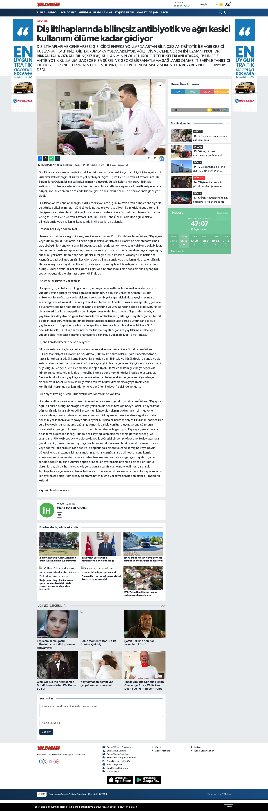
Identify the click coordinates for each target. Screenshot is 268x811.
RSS (43, 794)
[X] (44, 761)
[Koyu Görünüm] (225, 12)
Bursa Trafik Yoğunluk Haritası (121, 757)
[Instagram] (50, 761)
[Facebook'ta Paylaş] (40, 158)
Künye (158, 747)
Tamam (229, 806)
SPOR (164, 12)
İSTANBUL (42, 21)
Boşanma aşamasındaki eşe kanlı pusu (210, 138)
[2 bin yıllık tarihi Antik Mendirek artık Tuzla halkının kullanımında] (59, 544)
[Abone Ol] (161, 158)
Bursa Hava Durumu (116, 751)
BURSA (41, 12)
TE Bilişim (226, 794)
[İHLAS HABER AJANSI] (46, 510)
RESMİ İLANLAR (102, 12)
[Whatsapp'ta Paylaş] (51, 158)
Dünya (197, 162)
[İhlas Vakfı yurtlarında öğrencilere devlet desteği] (101, 544)
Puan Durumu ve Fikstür (118, 761)
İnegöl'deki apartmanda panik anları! (207, 153)
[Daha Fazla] (57, 158)
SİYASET (141, 12)
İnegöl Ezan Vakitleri (204, 751)
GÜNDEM (85, 12)
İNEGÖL (53, 12)
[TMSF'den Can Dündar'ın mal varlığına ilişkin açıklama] (143, 578)
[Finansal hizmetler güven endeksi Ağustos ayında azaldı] (101, 570)
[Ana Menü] (229, 12)
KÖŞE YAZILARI (124, 12)
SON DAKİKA (68, 12)
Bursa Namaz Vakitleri (118, 754)
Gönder (46, 732)
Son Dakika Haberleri (117, 768)
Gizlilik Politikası (162, 751)
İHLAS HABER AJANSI (50, 165)
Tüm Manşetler (114, 764)
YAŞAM (153, 12)
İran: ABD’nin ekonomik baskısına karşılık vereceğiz (210, 199)
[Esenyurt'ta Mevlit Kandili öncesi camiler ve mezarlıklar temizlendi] (143, 544)
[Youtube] (56, 761)
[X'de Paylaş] (45, 158)
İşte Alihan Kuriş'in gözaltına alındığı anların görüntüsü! (207, 184)
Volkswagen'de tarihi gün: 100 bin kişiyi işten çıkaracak (209, 169)
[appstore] (120, 780)
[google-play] (148, 780)
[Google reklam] (23, 65)
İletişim (197, 747)
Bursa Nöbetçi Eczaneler (119, 747)
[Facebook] (39, 761)
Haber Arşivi (113, 771)
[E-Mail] (59, 515)
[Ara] (221, 12)
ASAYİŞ (197, 132)
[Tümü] (227, 123)
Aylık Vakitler (179, 251)
